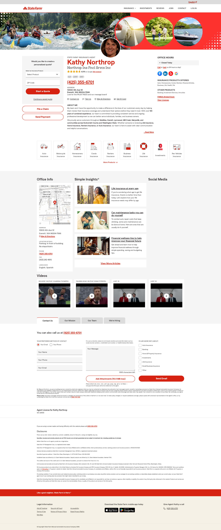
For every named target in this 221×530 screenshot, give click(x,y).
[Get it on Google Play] (127, 510)
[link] (33, 8)
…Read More (149, 132)
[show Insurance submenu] (135, 8)
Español (192, 2)
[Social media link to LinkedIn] (165, 73)
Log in (194, 8)
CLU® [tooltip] (69, 76)
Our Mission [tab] (70, 321)
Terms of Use (41, 511)
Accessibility (74, 508)
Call (159, 67)
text (164, 67)
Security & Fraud (56, 508)
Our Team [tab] (92, 321)
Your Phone (57, 344)
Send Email (161, 378)
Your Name (42, 352)
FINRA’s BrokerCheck (165, 97)
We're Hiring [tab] (114, 321)
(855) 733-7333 (75, 397)
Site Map (40, 515)
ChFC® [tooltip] (81, 76)
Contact (182, 8)
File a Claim (43, 109)
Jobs (171, 8)
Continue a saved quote (42, 99)
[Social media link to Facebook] (159, 73)
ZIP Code (30, 83)
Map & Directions (48, 236)
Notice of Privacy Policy (59, 511)
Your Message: (93, 349)
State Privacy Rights (77, 511)
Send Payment (42, 117)
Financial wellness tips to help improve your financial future (126, 239)
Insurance (129, 8)
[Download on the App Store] (111, 510)
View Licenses (163, 100)
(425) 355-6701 (80, 82)
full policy (45, 469)
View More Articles (110, 263)
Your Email (44, 344)
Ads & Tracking (42, 508)
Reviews (160, 8)
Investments (146, 8)
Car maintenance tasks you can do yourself (127, 214)
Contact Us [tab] (48, 321)
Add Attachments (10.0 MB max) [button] (110, 379)
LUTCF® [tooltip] (75, 76)
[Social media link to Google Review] (176, 73)
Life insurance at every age (124, 188)
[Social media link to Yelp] (171, 73)
